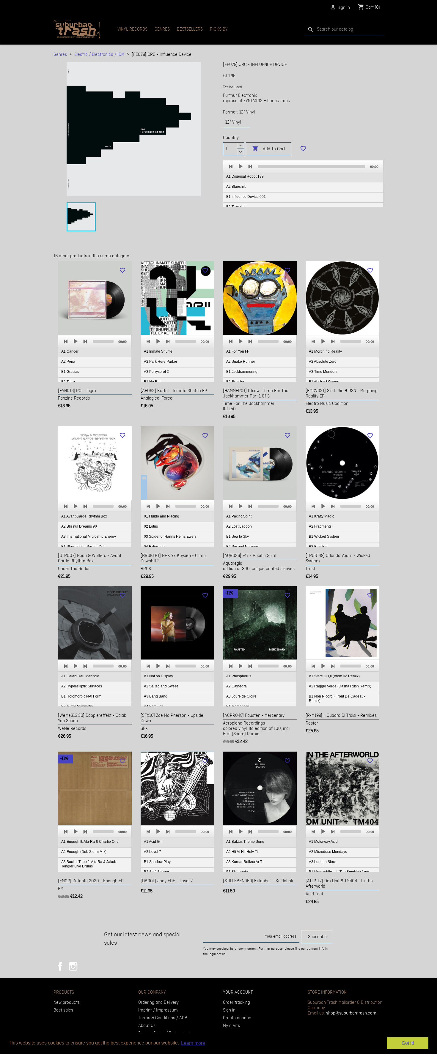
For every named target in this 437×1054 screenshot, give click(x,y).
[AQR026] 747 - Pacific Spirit (249, 556)
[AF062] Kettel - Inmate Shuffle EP (174, 391)
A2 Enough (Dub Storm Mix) (83, 852)
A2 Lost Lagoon (239, 526)
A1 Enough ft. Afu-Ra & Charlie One (90, 842)
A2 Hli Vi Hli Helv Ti (242, 852)
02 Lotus (151, 526)
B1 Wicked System (324, 536)
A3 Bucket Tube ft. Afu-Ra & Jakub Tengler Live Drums (88, 864)
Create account (238, 1018)
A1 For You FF (237, 351)
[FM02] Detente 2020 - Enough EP (91, 881)
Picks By (219, 29)
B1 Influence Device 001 (246, 197)
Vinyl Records (132, 29)
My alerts (231, 1026)
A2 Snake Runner (240, 361)
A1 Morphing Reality (325, 351)
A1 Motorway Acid (323, 842)
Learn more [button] (193, 1043)
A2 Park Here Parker (160, 361)
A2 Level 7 (152, 852)
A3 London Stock (323, 862)
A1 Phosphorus (238, 676)
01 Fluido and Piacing (161, 516)
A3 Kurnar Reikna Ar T (244, 862)
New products (67, 1003)
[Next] (250, 166)
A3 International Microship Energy (88, 536)
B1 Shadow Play (157, 862)
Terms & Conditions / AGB (162, 1018)
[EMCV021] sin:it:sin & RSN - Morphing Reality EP (342, 393)
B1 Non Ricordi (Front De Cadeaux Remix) (337, 698)
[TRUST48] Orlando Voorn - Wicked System (338, 558)
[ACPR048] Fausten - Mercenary (253, 716)
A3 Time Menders (323, 372)
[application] (303, 183)
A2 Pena (68, 361)
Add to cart (268, 148)
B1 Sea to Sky (237, 536)
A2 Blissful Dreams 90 (79, 526)
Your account (238, 992)
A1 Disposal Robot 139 (245, 176)
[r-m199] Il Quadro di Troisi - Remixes (341, 716)
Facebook (60, 966)
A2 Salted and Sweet (161, 686)
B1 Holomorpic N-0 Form (81, 696)
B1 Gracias (70, 372)
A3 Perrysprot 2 (156, 372)
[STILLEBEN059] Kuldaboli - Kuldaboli (258, 881)
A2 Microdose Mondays (328, 852)
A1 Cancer (69, 351)
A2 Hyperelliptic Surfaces (81, 686)
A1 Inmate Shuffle (158, 351)
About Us (146, 1026)
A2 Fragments (320, 526)
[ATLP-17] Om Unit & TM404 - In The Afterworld (339, 883)
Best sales (63, 1010)
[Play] (240, 166)
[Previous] (231, 166)
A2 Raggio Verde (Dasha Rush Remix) (340, 686)
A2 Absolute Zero (323, 361)
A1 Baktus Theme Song (245, 842)
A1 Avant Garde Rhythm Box (84, 516)
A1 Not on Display (158, 676)
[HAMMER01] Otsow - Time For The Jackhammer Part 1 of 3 (255, 393)
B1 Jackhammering (241, 372)
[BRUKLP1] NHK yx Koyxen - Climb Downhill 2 (173, 558)
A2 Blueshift (236, 186)
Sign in (229, 1010)
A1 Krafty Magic (321, 516)
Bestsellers (190, 29)
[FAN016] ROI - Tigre (77, 391)
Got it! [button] (408, 1043)
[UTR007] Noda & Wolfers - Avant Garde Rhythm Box (89, 558)
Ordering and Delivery (158, 1003)
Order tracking (236, 1003)
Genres (162, 29)
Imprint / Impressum (158, 1010)
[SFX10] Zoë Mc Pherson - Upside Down (172, 718)
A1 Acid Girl (153, 842)
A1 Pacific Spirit (238, 516)
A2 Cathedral (237, 686)
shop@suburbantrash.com (351, 1013)
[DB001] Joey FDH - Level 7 (167, 881)
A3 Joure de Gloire (241, 696)
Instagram (73, 966)
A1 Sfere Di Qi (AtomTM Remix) (334, 676)
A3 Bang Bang (155, 696)
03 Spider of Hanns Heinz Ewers (170, 536)
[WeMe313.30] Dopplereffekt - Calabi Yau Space (92, 718)
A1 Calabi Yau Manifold (80, 676)
